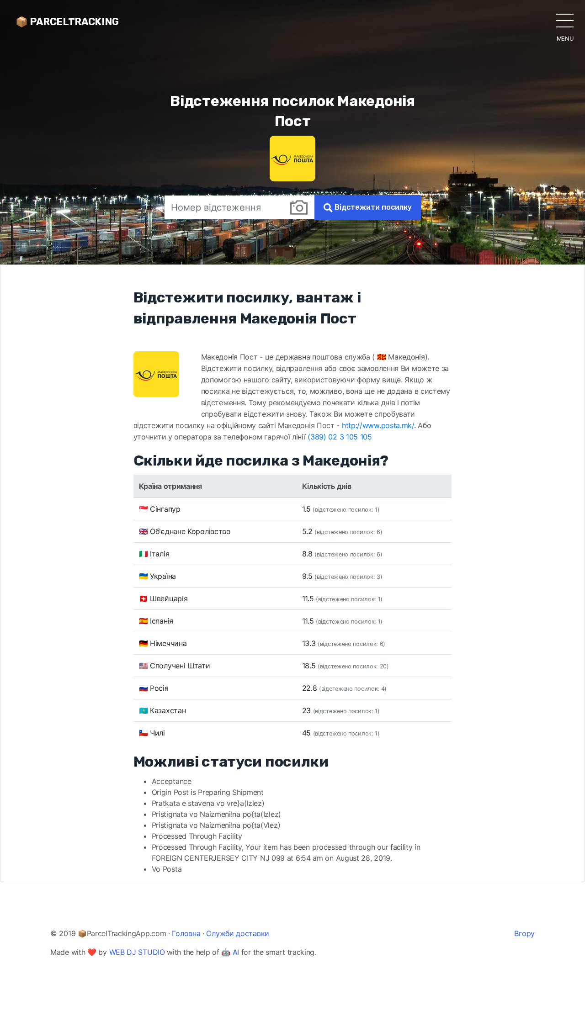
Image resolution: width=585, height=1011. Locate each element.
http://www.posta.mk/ (378, 425)
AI (236, 952)
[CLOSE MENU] (565, 20)
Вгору (524, 933)
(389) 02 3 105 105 (340, 436)
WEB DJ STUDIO (137, 952)
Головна (186, 933)
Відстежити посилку (372, 207)
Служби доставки (237, 933)
